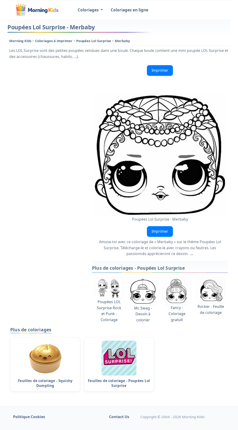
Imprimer (160, 70)
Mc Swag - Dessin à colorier (143, 314)
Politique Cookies (29, 416)
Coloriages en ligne (129, 10)
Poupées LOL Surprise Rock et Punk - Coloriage (109, 310)
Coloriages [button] (89, 10)
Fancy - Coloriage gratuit (177, 313)
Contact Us (119, 416)
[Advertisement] (47, 92)
